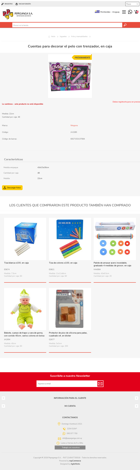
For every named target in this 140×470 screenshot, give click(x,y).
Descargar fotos (14, 187)
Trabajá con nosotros (71, 447)
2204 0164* (72, 428)
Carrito (136, 12)
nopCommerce (75, 461)
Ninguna (74, 125)
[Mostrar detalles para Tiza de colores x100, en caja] (70, 239)
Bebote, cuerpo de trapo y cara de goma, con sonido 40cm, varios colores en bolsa (24, 334)
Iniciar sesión (25, 4)
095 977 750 (130, 12)
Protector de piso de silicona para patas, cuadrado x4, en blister (68, 334)
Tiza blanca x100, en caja (16, 262)
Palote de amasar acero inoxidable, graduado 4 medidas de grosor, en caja (112, 264)
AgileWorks (75, 464)
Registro (9, 4)
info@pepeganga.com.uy (72, 438)
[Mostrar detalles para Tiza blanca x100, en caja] (25, 239)
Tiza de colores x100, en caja (63, 262)
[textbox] (67, 25)
